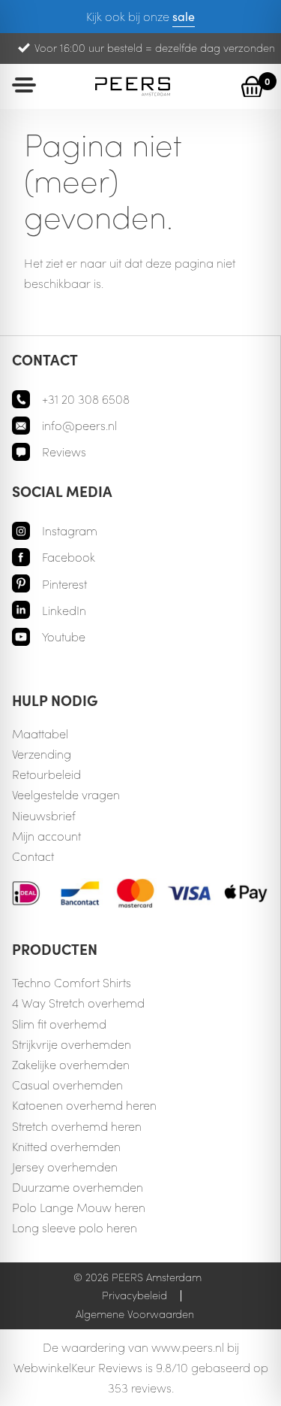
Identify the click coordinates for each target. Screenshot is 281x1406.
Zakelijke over (48, 1064)
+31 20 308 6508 (86, 399)
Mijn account (46, 836)
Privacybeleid (134, 1295)
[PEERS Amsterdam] (132, 86)
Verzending (41, 754)
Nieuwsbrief (44, 815)
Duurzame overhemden (77, 1187)
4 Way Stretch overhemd (78, 1003)
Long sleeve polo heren (74, 1227)
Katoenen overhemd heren (84, 1105)
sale (183, 16)
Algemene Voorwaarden (135, 1314)
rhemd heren (106, 1126)
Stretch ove (41, 1126)
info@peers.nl (79, 425)
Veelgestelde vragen (66, 794)
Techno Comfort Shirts (71, 982)
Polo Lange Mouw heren (78, 1207)
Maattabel (40, 733)
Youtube (63, 636)
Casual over (44, 1084)
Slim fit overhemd (59, 1024)
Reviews (64, 451)
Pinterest (64, 584)
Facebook (68, 557)
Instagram (69, 530)
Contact (33, 856)
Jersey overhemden (65, 1166)
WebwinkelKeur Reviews (77, 1367)
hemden (107, 1064)
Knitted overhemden (66, 1146)
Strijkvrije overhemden (71, 1044)
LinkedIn (64, 610)
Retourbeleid (46, 774)
